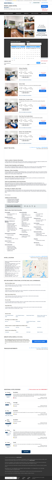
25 (16, 58)
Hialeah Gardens (40, 332)
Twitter (19, 473)
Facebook (16, 473)
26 (18, 58)
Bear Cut (6, 321)
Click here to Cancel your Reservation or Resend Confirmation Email (16, 465)
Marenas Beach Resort (30, 315)
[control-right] (21, 26)
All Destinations (16, 471)
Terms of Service (18, 478)
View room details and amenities (25, 79)
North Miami (28, 332)
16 (33, 54)
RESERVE (44, 6)
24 (14, 58)
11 (37, 52)
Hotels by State (22, 471)
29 (24, 58)
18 (37, 54)
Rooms (28, 41)
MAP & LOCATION (34, 13)
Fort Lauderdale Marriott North (9, 316)
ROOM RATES (18, 13)
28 (22, 58)
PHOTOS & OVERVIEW (8, 13)
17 (35, 54)
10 (35, 52)
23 (33, 56)
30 (12, 60)
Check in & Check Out (16, 41)
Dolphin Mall (18, 321)
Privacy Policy (23, 478)
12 (39, 52)
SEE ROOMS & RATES (41, 30)
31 (14, 60)
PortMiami (38, 321)
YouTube (22, 473)
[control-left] (6, 26)
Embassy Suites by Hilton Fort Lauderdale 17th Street (42, 316)
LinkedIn (29, 473)
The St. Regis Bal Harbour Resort (20, 316)
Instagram (25, 473)
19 (39, 54)
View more (26, 451)
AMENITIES (26, 13)
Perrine (17, 332)
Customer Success (28, 471)
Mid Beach (28, 327)
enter (38, 62)
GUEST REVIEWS (44, 13)
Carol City (17, 327)
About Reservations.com (9, 471)
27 (20, 58)
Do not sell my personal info (37, 471)
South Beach (39, 327)
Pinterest (32, 473)
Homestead (7, 332)
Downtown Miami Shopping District (30, 322)
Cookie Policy (28, 478)
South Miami (7, 327)
